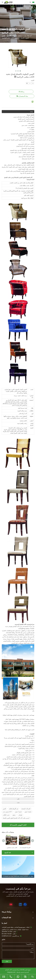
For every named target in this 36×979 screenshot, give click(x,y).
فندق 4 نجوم (28, 812)
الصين (4, 808)
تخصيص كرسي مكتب (28, 794)
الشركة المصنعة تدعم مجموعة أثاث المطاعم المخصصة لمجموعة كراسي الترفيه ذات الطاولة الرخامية (11, 847)
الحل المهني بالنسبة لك (18, 825)
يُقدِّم (7, 961)
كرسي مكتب (21, 788)
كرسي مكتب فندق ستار (22, 792)
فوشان (20, 815)
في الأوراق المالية (13, 808)
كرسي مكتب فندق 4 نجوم (8, 792)
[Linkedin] (20, 904)
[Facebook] (25, 904)
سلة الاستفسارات (23, 96)
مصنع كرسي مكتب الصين (20, 790)
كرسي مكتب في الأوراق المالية (15, 794)
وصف (31, 111)
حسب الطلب (6, 815)
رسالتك (22, 92)
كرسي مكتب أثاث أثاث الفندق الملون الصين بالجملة (16, 818)
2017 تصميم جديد (7, 812)
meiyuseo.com (11, 972)
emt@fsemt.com (6, 936)
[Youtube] (11, 904)
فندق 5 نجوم (18, 812)
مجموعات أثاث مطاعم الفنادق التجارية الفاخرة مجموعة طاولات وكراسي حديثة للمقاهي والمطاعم (24, 847)
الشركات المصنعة (25, 808)
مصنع (14, 815)
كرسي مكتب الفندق (13, 788)
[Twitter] (16, 904)
